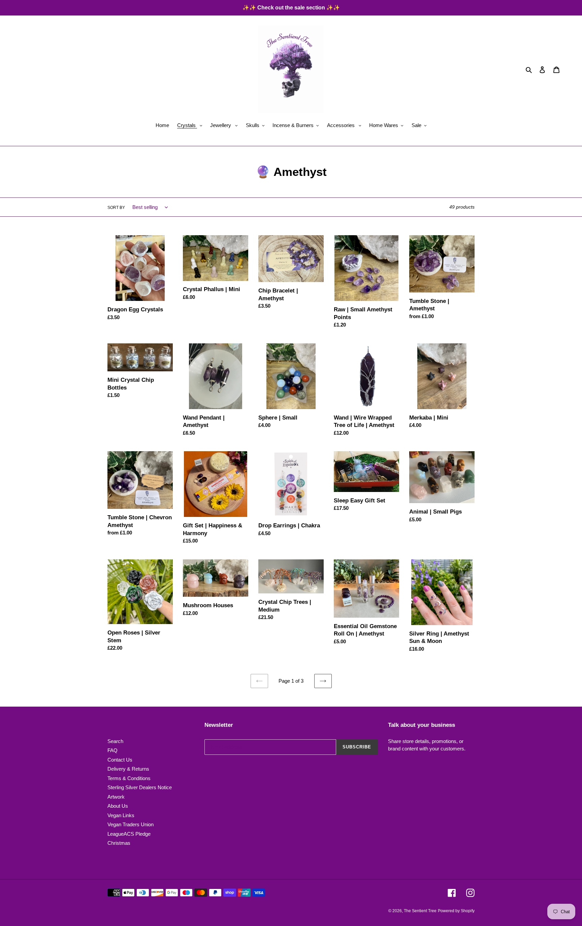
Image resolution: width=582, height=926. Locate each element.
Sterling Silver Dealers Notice (139, 787)
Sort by (116, 207)
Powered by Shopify (456, 910)
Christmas (118, 843)
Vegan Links (120, 815)
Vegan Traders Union (130, 824)
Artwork (116, 797)
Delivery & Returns (128, 769)
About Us (117, 806)
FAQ (112, 750)
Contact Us (119, 760)
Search (115, 741)
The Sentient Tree (420, 910)
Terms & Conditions (129, 778)
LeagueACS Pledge (129, 834)
